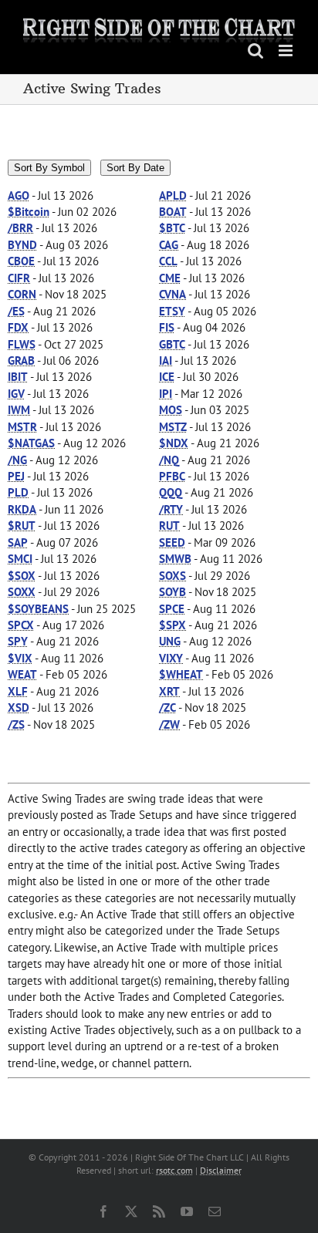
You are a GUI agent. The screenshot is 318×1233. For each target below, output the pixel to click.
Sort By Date (135, 167)
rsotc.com (174, 1170)
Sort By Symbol (49, 167)
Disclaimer (221, 1170)
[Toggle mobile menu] (287, 50)
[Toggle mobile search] (255, 50)
